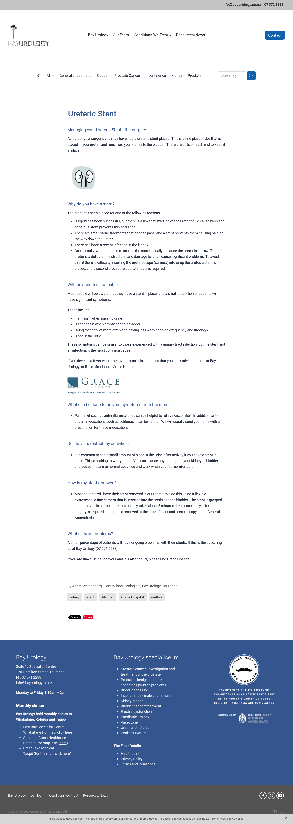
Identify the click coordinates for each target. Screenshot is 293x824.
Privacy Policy (132, 758)
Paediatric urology (135, 716)
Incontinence (156, 75)
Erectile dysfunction (136, 711)
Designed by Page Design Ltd (49, 811)
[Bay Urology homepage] (35, 35)
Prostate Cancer (127, 75)
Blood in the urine (134, 690)
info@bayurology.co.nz (241, 4)
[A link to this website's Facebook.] (263, 795)
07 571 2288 (31, 677)
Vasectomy (130, 722)
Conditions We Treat (151, 34)
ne (39, 732)
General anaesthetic (75, 75)
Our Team (121, 34)
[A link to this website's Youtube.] (280, 795)
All (49, 75)
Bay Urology (98, 34)
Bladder (103, 75)
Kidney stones (132, 700)
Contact (274, 35)
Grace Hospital (178, 559)
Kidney (176, 75)
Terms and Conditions (138, 764)
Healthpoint (130, 753)
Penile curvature (133, 732)
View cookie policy (231, 818)
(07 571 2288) (107, 548)
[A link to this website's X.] (271, 795)
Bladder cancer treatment (141, 706)
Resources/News (190, 34)
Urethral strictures (135, 727)
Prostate (194, 75)
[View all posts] (38, 76)
